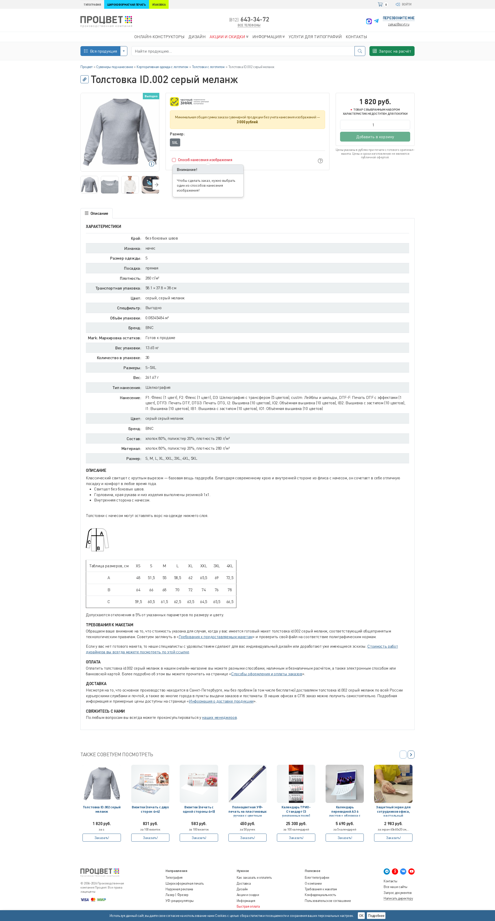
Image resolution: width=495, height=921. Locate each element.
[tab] (96, 213)
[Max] (369, 21)
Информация (246, 901)
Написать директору (398, 898)
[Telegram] (376, 21)
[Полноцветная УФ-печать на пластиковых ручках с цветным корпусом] (247, 784)
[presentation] (155, 184)
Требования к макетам (321, 889)
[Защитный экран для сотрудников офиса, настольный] (393, 784)
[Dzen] (395, 871)
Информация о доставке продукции (221, 701)
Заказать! (101, 837)
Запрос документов (398, 893)
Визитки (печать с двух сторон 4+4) (150, 809)
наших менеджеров (219, 717)
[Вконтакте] (403, 871)
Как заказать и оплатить (254, 877)
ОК (361, 916)
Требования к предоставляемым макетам (215, 636)
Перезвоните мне (399, 18)
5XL (175, 142)
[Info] (320, 160)
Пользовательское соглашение (328, 901)
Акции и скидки (248, 895)
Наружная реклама (179, 889)
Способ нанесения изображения (205, 159)
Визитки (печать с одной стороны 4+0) (199, 809)
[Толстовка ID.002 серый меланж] (101, 784)
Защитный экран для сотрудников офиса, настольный (393, 811)
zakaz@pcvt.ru (398, 24)
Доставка (244, 883)
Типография (174, 877)
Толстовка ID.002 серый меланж (102, 809)
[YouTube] (411, 871)
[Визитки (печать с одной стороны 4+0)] (199, 784)
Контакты (390, 881)
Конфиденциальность (320, 895)
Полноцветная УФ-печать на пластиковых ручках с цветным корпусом (247, 812)
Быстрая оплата (248, 906)
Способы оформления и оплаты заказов (266, 673)
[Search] (359, 51)
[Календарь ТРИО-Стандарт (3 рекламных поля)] (296, 784)
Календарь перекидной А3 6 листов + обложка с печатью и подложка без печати (344, 812)
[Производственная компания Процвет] (106, 21)
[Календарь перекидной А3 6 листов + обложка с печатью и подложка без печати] (345, 784)
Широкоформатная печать (185, 883)
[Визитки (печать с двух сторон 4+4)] (150, 784)
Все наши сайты (395, 887)
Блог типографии (317, 877)
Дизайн (242, 889)
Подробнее (376, 916)
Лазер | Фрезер (177, 895)
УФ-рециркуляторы (180, 901)
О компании (313, 883)
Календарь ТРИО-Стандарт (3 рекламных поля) (296, 811)
